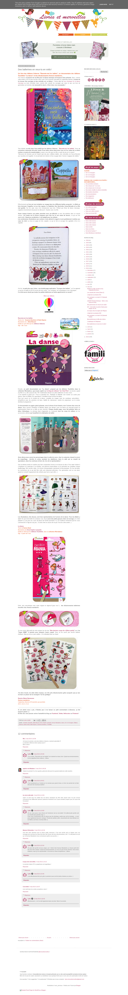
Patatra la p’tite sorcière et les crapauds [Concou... (95, 289)
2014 (87, 268)
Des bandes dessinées (92, 192)
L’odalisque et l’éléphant (93, 321)
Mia (24, 738)
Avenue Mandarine (56, 722)
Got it (111, 4)
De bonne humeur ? (91, 231)
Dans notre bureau (91, 221)
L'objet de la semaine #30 (94, 313)
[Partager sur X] (41, 720)
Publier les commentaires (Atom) (34, 940)
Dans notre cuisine (91, 223)
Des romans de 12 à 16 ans (93, 188)
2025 (87, 242)
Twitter (61, 713)
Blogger (78, 985)
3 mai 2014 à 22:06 (39, 830)
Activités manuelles (27, 722)
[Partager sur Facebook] (43, 720)
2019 (87, 256)
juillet (89, 282)
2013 (87, 337)
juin (88, 284)
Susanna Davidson (41, 724)
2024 (87, 245)
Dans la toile (89, 227)
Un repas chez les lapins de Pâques (97, 310)
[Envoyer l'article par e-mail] (34, 720)
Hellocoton (67, 713)
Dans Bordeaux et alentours (93, 233)
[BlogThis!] (39, 720)
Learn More (103, 4)
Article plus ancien (75, 937)
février (89, 331)
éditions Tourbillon (37, 531)
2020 (87, 254)
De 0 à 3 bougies (90, 172)
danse (62, 722)
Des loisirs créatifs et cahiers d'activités (96, 190)
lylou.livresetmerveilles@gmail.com (74, 979)
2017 (87, 261)
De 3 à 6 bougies (69, 722)
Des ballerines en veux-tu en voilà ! (96, 324)
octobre (89, 275)
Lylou (29, 754)
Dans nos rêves (90, 229)
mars (88, 329)
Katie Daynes (33, 724)
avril (88, 327)
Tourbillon (49, 724)
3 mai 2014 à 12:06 (39, 795)
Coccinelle (26, 886)
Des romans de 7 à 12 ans (93, 186)
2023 (87, 247)
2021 (87, 252)
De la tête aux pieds (91, 207)
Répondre (25, 747)
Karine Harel (27, 724)
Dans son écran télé (91, 213)
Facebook (55, 713)
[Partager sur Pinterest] (45, 720)
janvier (89, 334)
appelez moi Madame (29, 768)
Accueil (49, 937)
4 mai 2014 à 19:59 (39, 810)
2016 (87, 263)
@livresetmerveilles (43, 952)
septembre (90, 277)
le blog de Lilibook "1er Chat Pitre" (58, 391)
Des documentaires (91, 194)
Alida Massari (36, 722)
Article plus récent (23, 937)
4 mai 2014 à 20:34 (39, 845)
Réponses (27, 750)
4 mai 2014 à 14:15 (41, 861)
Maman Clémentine (28, 830)
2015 (87, 266)
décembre (90, 270)
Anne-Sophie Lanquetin (45, 722)
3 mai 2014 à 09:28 (40, 768)
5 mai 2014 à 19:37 (34, 886)
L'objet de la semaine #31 (94, 295)
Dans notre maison (91, 225)
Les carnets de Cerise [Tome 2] (95, 292)
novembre (90, 272)
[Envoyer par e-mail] (37, 720)
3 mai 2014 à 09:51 (39, 780)
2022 (87, 249)
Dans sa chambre (90, 209)
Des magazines (90, 196)
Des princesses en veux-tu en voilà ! (97, 304)
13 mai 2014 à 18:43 (39, 898)
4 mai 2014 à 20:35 (39, 874)
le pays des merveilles (29, 861)
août (88, 279)
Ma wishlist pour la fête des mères (96, 319)
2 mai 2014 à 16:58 (30, 738)
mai (88, 286)
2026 (87, 240)
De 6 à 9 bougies (90, 177)
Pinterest (75, 713)
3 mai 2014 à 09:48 (39, 754)
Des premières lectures (92, 184)
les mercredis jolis (28, 795)
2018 (87, 259)
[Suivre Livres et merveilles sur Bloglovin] (91, 371)
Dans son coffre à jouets (92, 211)
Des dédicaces (90, 198)
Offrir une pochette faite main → (64, 57)
